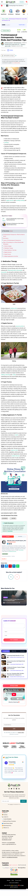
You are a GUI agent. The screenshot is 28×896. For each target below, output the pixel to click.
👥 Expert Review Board (7, 823)
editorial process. (12, 551)
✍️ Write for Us (5, 827)
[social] (7, 543)
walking (3, 374)
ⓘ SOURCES (4, 518)
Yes (11, 576)
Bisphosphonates (12, 270)
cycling (14, 374)
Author (8, 536)
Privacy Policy (18, 880)
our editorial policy (16, 62)
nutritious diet (13, 308)
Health (6, 18)
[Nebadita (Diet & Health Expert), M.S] (4, 542)
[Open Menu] (2, 2)
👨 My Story (4, 814)
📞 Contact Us (5, 816)
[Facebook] (9, 789)
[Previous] (4, 6)
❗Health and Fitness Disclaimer (9, 821)
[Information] (15, 55)
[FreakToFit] (10, 2)
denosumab (19, 270)
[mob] (14, 479)
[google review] (14, 870)
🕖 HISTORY (13, 518)
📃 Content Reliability (6, 819)
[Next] (26, 6)
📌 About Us (4, 812)
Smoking (6, 142)
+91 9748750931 (11, 842)
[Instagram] (14, 789)
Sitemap (8, 880)
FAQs (13, 880)
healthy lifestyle (15, 455)
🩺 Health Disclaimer (14, 523)
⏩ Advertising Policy (6, 825)
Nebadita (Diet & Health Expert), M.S (16, 540)
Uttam (22, 885)
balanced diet (14, 450)
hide (11, 231)
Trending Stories (6, 651)
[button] (26, 2)
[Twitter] (11, 789)
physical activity (20, 326)
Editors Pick (14, 651)
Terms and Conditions (14, 882)
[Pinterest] (16, 789)
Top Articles (22, 651)
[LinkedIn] (19, 789)
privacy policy (21, 732)
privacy (11, 804)
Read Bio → (4, 558)
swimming (7, 374)
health (16, 435)
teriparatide (4, 272)
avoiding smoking (20, 200)
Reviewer (20, 536)
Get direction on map (6, 839)
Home (3, 18)
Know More (10, 531)
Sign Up (23, 801)
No (17, 576)
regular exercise (10, 200)
